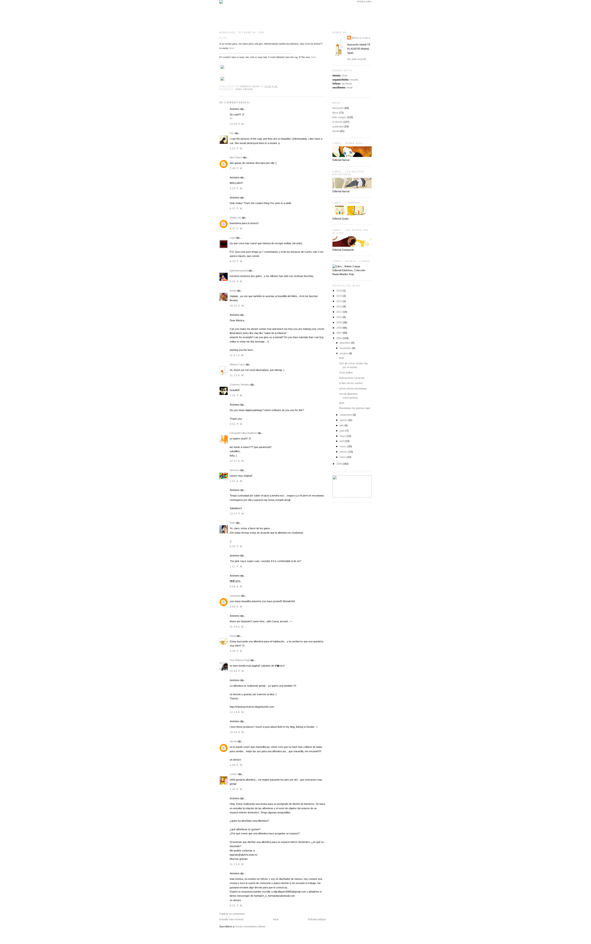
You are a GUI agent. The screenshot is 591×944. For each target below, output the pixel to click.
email (349, 87)
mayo (343, 436)
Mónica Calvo (237, 364)
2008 (339, 327)
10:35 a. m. (237, 305)
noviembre (346, 348)
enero (343, 457)
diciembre (345, 342)
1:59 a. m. (236, 606)
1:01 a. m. (236, 481)
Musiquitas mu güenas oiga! (354, 408)
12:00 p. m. (237, 124)
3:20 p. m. (236, 188)
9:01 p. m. (236, 424)
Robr (232, 522)
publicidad (338, 126)
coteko (233, 774)
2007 (339, 332)
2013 (339, 301)
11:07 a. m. (237, 355)
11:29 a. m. (237, 626)
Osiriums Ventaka (240, 384)
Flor (232, 133)
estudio (354, 79)
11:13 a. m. (237, 375)
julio (342, 425)
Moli (341, 358)
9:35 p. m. (236, 281)
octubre (344, 353)
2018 (339, 290)
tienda (335, 131)
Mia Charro (236, 157)
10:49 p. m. (237, 671)
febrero (344, 451)
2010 (339, 317)
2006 (339, 338)
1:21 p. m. (236, 148)
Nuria (233, 635)
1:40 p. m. (236, 168)
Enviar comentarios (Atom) (250, 926)
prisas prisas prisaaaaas (353, 388)
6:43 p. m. (236, 546)
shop (344, 75)
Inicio (276, 919)
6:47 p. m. (236, 228)
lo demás (337, 121)
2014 (339, 296)
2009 (339, 322)
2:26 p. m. (236, 395)
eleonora (234, 470)
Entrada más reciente (231, 919)
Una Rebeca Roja (240, 660)
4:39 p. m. (236, 650)
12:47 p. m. (237, 513)
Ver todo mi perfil (356, 59)
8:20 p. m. (236, 261)
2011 (339, 311)
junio (342, 430)
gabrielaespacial (239, 270)
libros (335, 112)
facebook (347, 83)
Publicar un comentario (232, 913)
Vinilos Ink (235, 217)
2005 (339, 463)
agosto (344, 420)
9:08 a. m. (236, 586)
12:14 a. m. (237, 712)
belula (233, 290)
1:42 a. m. (236, 789)
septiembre (346, 414)
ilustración (338, 108)
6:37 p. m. (236, 208)
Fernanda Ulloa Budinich (243, 433)
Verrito (233, 741)
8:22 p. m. (236, 905)
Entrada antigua (317, 919)
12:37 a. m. (237, 461)
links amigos (244, 89)
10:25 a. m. (237, 732)
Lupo (232, 237)
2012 (339, 306)
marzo (343, 446)
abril (342, 441)
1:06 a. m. (236, 765)
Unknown (235, 595)
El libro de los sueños (351, 383)
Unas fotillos (346, 372)
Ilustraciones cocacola (351, 377)
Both (231, 48)
